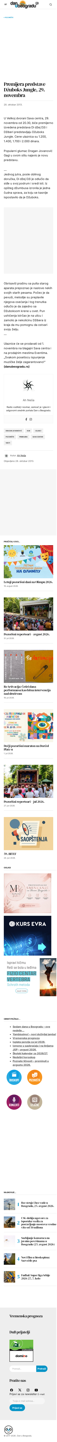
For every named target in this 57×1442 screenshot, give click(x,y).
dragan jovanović (14, 431)
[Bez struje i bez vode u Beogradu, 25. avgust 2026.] (9, 1204)
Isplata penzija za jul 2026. (29, 1042)
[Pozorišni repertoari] (34, 1077)
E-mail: (41, 1394)
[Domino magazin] (21, 1356)
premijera (23, 437)
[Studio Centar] (21, 1345)
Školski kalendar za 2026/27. (30, 1053)
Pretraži (42, 1368)
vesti (8, 443)
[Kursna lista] (27, 893)
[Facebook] (26, 419)
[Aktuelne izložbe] (34, 1101)
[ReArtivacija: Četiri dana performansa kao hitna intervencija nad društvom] (28, 666)
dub (28, 431)
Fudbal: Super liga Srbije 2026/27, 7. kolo (35, 1276)
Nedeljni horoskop (24, 1057)
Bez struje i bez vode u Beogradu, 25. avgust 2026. (37, 1204)
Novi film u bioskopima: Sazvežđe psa (35, 1259)
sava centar (38, 437)
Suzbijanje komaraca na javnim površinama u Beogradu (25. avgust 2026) (38, 1241)
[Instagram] (30, 419)
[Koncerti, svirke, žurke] (14, 1101)
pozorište (10, 437)
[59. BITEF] (28, 833)
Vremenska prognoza (26, 1038)
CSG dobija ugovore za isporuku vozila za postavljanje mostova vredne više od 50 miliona (38, 1222)
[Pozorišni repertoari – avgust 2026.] (28, 614)
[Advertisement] (28, 50)
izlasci (38, 431)
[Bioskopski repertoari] (14, 1077)
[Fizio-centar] (30, 977)
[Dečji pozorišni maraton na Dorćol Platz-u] (28, 725)
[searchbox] (23, 1369)
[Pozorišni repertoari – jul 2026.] (28, 781)
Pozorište (9, 17)
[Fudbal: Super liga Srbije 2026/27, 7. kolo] (9, 1277)
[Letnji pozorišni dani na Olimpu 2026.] (28, 561)
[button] (6, 4)
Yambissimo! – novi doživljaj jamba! (34, 1034)
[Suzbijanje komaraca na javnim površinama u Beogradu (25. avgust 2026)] (9, 1241)
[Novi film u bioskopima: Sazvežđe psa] (9, 1259)
